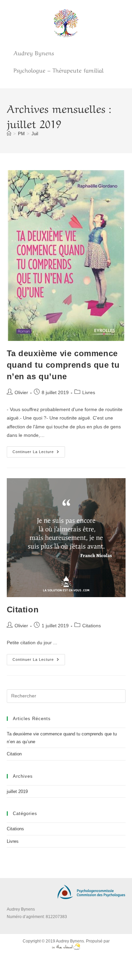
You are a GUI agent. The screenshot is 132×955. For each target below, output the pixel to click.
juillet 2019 (17, 791)
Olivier (21, 392)
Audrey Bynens (70, 941)
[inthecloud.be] (66, 946)
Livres (88, 392)
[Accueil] (9, 133)
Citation (23, 609)
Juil (34, 133)
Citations (91, 625)
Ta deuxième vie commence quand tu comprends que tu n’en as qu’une (63, 365)
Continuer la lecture (39, 450)
